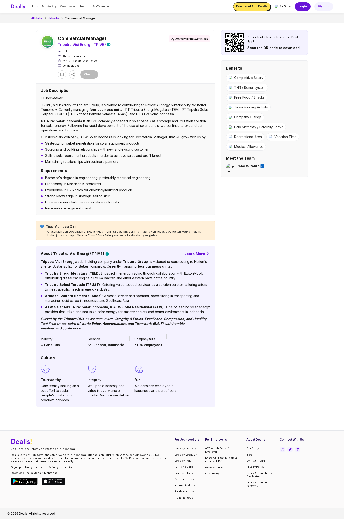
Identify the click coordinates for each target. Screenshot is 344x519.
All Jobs (36, 18)
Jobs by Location (185, 454)
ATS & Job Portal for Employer (218, 450)
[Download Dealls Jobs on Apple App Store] (53, 481)
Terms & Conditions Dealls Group (259, 474)
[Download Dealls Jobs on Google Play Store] (24, 481)
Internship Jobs (184, 485)
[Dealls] (19, 6)
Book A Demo (214, 467)
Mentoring (49, 6)
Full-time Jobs (184, 466)
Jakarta (53, 18)
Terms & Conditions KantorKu (259, 484)
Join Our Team (255, 460)
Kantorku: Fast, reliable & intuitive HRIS (221, 459)
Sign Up (323, 6)
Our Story (252, 448)
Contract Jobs (183, 473)
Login (303, 6)
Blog (249, 454)
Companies (68, 6)
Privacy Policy (255, 466)
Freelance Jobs (184, 491)
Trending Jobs (183, 497)
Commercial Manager (80, 18)
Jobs (34, 6)
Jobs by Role (182, 460)
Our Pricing (212, 473)
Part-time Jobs (184, 479)
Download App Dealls (251, 6)
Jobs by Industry (185, 448)
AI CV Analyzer (103, 6)
